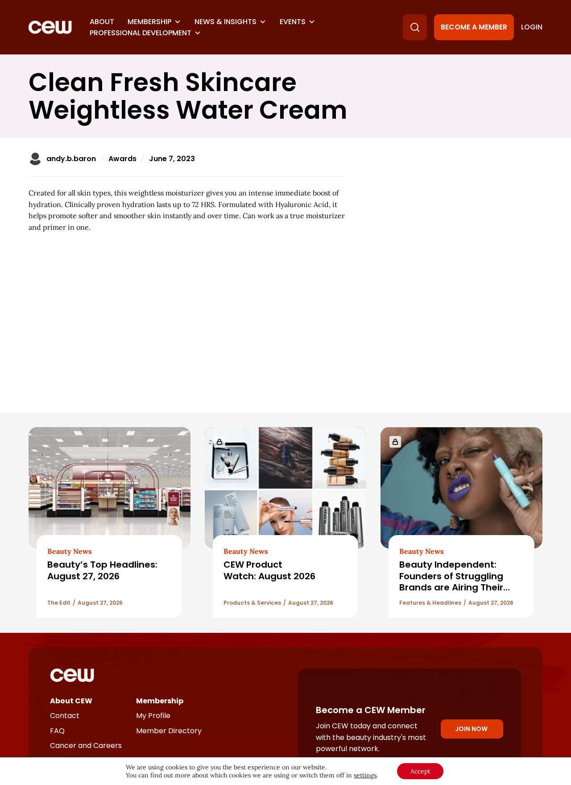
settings (365, 775)
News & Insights (225, 22)
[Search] (415, 27)
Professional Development (140, 33)
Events (293, 22)
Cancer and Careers (86, 745)
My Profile (153, 715)
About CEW (71, 701)
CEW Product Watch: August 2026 (269, 570)
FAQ (57, 731)
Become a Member (474, 27)
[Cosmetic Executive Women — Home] (50, 27)
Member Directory (169, 731)
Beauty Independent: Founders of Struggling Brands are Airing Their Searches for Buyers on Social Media (452, 587)
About (102, 22)
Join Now (471, 728)
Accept (420, 771)
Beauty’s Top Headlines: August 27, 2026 (102, 570)
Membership (149, 22)
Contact (64, 715)
